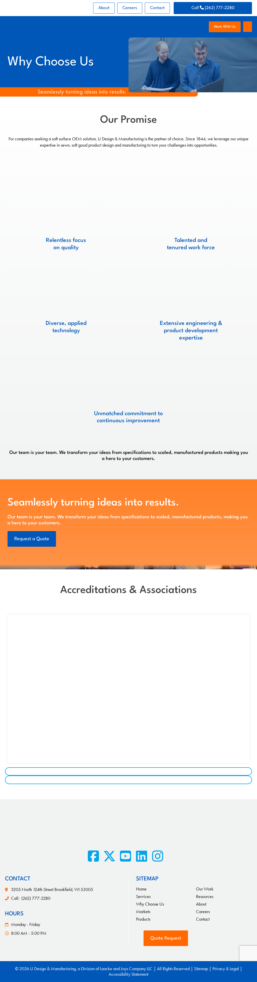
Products (143, 919)
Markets (143, 911)
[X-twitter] (109, 856)
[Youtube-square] (125, 856)
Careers (129, 8)
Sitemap (201, 968)
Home (141, 888)
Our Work (204, 888)
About (103, 8)
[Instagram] (157, 856)
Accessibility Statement (128, 974)
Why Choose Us (150, 904)
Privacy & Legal (225, 968)
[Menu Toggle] (247, 26)
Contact (157, 8)
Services (143, 896)
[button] (128, 771)
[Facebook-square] (93, 856)
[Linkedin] (141, 856)
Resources (204, 896)
